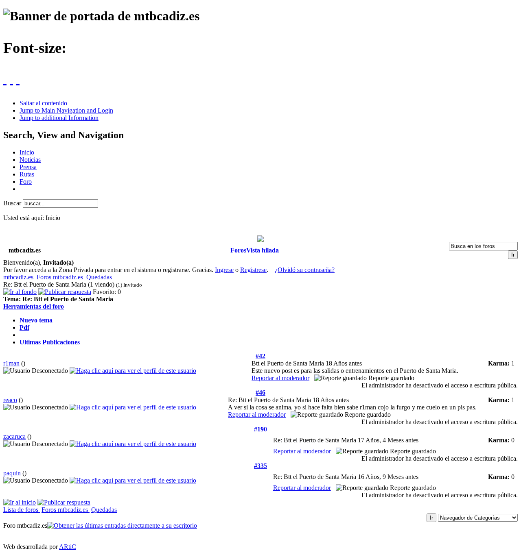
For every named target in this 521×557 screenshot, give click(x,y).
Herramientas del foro (33, 306)
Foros (238, 250)
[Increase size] (5, 79)
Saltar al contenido (43, 103)
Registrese (253, 269)
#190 (260, 429)
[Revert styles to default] (18, 79)
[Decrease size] (11, 79)
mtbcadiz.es (18, 277)
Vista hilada (262, 250)
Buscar (13, 203)
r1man (11, 363)
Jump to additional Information (59, 117)
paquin (12, 473)
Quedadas (99, 277)
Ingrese (224, 269)
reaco (10, 399)
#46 (260, 392)
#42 (260, 355)
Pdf (24, 327)
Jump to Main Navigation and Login (66, 110)
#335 (260, 465)
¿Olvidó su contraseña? (305, 269)
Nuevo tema (36, 320)
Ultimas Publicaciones (50, 342)
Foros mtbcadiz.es (60, 277)
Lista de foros (21, 509)
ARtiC (67, 546)
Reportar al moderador (280, 377)
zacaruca (14, 436)
